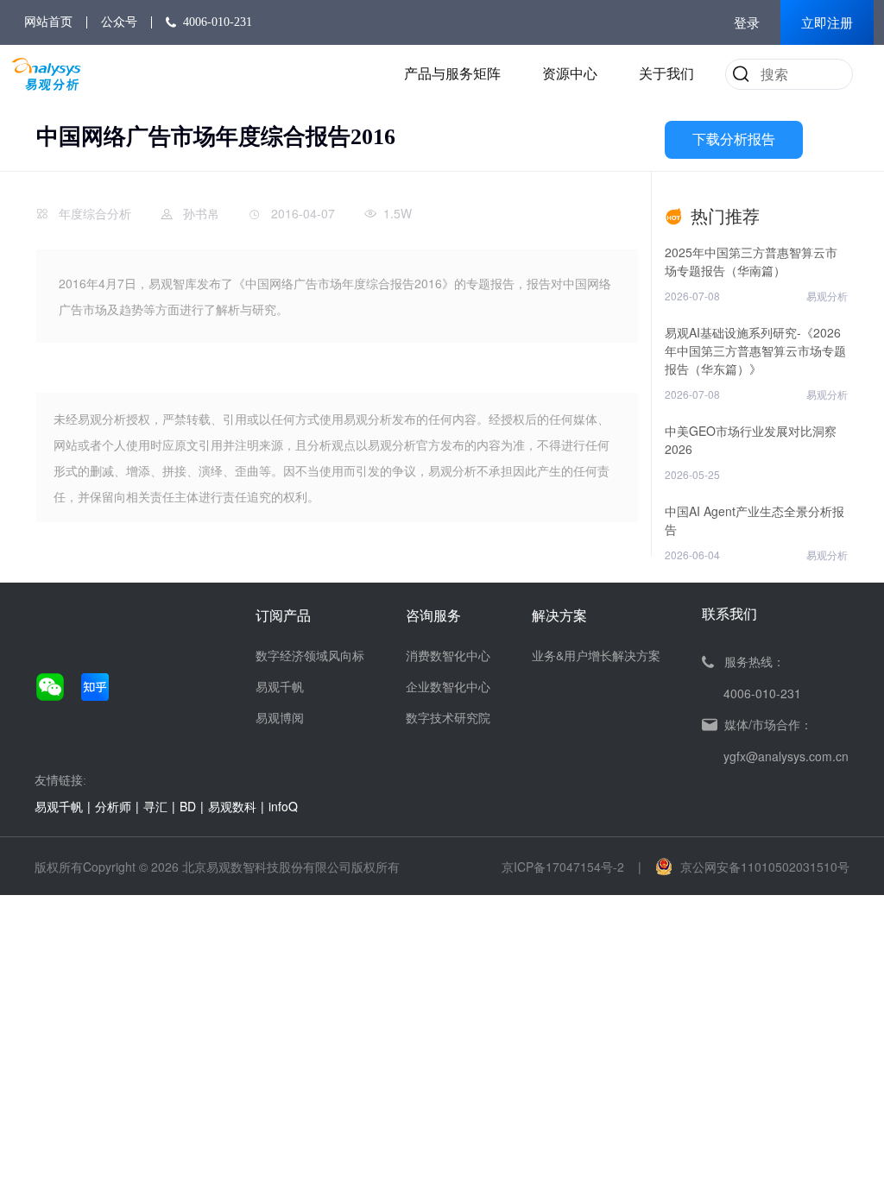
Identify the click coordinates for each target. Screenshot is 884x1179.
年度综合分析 (95, 213)
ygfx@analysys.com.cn (786, 756)
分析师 (113, 806)
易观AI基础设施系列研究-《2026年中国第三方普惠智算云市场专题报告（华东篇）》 (755, 350)
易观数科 (232, 806)
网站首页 (48, 22)
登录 (747, 23)
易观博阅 (280, 717)
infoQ (283, 806)
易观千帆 (280, 686)
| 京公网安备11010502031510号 (743, 866)
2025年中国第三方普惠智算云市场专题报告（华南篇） (751, 261)
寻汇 (155, 806)
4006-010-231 (217, 22)
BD (188, 806)
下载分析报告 (733, 139)
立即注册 (827, 23)
